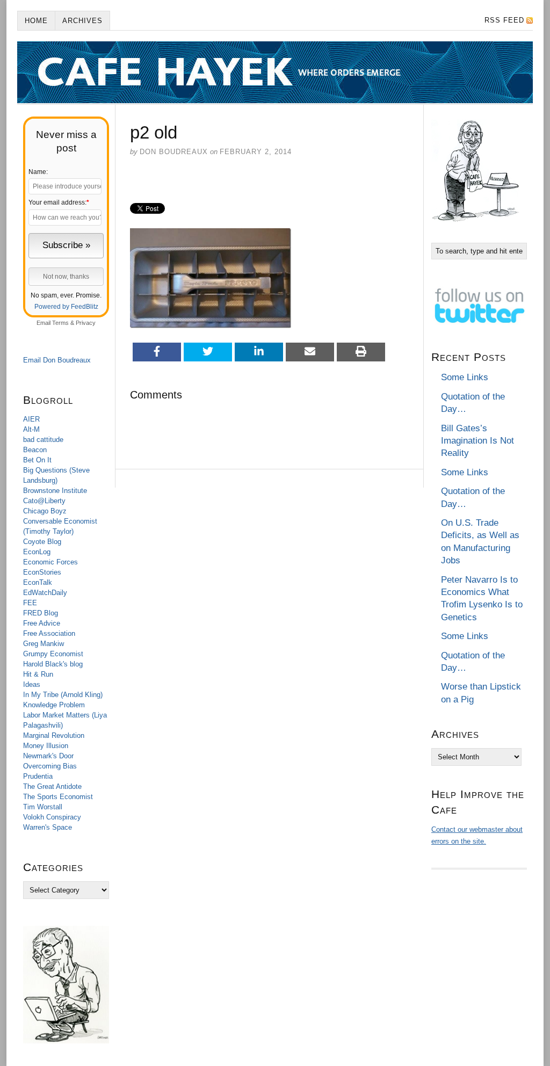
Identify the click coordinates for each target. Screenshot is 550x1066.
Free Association (49, 633)
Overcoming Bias (50, 766)
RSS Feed (504, 20)
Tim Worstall (42, 807)
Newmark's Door (48, 756)
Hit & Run (38, 674)
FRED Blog (40, 613)
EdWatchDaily (45, 593)
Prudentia (38, 776)
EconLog (36, 552)
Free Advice (41, 623)
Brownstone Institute (55, 491)
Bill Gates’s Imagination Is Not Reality (477, 441)
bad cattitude (43, 440)
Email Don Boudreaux (57, 360)
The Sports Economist (58, 797)
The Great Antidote (52, 786)
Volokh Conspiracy (52, 817)
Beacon (35, 450)
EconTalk (37, 582)
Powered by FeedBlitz (66, 306)
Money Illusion (45, 746)
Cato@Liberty (44, 501)
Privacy (86, 323)
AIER (31, 419)
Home (36, 21)
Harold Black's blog (53, 664)
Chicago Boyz (45, 511)
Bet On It (37, 460)
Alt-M (31, 429)
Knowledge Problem (54, 705)
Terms (60, 323)
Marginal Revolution (53, 735)
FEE (30, 603)
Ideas (31, 684)
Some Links (464, 377)
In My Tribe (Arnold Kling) (63, 695)
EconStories (42, 572)
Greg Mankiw (43, 644)
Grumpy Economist (53, 654)
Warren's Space (47, 827)
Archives (82, 21)
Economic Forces (50, 562)
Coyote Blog (42, 542)
